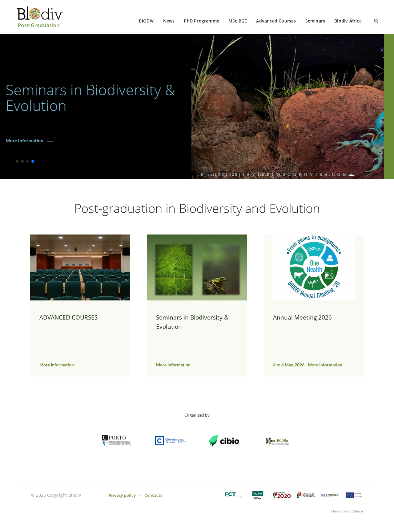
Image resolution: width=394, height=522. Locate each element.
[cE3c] (277, 441)
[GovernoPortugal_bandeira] (306, 495)
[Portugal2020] (282, 495)
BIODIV (146, 21)
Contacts (153, 495)
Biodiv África (348, 21)
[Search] (376, 21)
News (169, 21)
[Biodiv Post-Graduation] (42, 17)
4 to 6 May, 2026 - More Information (54, 133)
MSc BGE (237, 21)
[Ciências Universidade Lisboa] (170, 441)
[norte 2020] (330, 495)
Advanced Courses (276, 21)
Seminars (315, 21)
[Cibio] (223, 441)
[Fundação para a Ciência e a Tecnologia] (234, 495)
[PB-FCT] (258, 495)
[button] (17, 161)
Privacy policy (122, 495)
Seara (358, 511)
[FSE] (354, 495)
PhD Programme (201, 21)
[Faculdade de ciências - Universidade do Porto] (117, 441)
